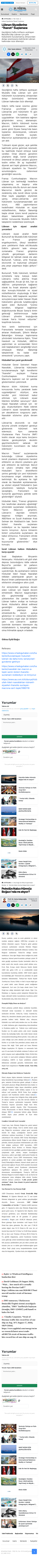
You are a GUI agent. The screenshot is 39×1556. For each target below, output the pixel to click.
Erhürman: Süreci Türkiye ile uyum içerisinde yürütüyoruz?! (28, 1524)
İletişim (22, 2)
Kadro (14, 14)
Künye (18, 2)
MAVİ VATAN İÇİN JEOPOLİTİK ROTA (25, 810)
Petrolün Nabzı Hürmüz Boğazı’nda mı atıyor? (27, 778)
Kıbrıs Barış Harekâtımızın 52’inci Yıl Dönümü (27, 874)
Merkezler (24, 14)
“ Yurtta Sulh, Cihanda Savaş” (26, 799)
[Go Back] (34, 1551)
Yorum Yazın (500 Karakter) (11, 719)
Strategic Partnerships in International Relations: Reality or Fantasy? (27, 821)
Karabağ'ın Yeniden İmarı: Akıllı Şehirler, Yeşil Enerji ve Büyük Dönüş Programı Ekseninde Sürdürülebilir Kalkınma (27, 842)
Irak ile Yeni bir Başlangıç (28, 830)
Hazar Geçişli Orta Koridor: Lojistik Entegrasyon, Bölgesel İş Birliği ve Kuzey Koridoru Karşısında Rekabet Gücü (27, 863)
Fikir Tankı (16, 19)
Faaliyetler (33, 1541)
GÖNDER (19, 737)
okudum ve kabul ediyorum (19, 742)
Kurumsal (5, 14)
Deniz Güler (23, 851)
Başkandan (19, 1533)
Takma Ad (5, 706)
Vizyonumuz (29, 1533)
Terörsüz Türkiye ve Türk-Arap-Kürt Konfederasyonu (28, 790)
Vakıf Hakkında (7, 1533)
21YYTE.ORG (7, 19)
